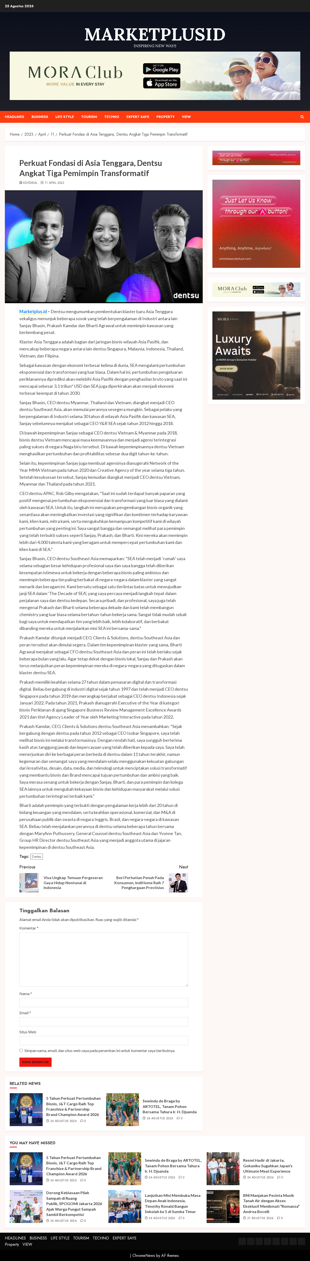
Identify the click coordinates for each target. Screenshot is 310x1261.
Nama (25, 993)
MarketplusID (155, 34)
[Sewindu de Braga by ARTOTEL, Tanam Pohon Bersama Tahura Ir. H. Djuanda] (122, 1109)
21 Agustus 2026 (260, 1218)
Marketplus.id (33, 311)
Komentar (29, 928)
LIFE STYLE (64, 116)
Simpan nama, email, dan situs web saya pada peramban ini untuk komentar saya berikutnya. (99, 1050)
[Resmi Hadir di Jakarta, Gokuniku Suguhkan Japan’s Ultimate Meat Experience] (223, 1168)
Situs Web (27, 1031)
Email (25, 1012)
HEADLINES (14, 116)
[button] (302, 117)
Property (165, 116)
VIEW (186, 116)
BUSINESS (39, 116)
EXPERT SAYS (137, 116)
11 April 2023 (54, 183)
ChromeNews (143, 1255)
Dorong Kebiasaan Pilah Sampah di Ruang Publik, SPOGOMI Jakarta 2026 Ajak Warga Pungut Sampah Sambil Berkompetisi (74, 1203)
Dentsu (36, 856)
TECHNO (111, 116)
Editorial (30, 183)
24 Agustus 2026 (63, 1121)
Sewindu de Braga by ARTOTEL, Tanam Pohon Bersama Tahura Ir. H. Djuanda (170, 1106)
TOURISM (89, 116)
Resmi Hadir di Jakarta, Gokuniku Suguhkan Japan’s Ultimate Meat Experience (268, 1165)
